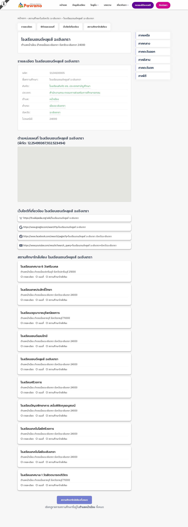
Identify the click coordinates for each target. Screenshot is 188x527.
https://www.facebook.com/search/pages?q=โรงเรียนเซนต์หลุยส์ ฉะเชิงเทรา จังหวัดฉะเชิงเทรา (67, 236)
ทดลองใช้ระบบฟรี (143, 5)
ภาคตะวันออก (146, 51)
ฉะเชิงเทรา (55, 112)
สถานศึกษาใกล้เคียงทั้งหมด (74, 500)
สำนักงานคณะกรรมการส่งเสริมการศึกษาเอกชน (75, 93)
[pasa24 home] (30, 5)
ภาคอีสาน (144, 59)
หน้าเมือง (54, 99)
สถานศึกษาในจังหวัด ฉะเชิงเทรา (44, 18)
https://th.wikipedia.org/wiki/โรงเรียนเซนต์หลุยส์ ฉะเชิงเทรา (51, 218)
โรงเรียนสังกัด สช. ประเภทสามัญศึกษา (70, 86)
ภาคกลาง (144, 43)
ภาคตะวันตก (146, 67)
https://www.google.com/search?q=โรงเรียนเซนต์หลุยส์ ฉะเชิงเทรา (54, 227)
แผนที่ (41, 277)
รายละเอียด (28, 277)
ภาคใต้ (142, 76)
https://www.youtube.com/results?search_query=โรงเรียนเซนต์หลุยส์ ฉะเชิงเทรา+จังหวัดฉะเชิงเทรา (69, 245)
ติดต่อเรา (163, 5)
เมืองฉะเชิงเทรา (57, 106)
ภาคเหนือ (144, 35)
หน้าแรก (22, 18)
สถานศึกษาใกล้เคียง (57, 277)
